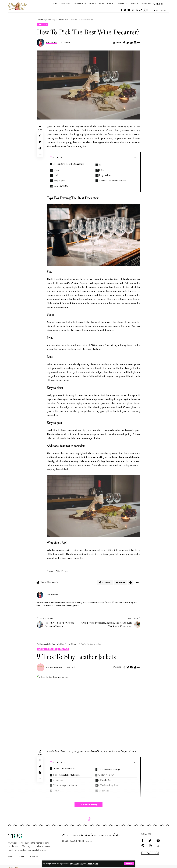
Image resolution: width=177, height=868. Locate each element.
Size (100, 164)
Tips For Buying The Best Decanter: (68, 163)
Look (56, 175)
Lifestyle (42, 24)
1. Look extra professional (63, 768)
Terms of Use (92, 863)
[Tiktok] (140, 10)
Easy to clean (105, 175)
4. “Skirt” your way (106, 774)
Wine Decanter (62, 571)
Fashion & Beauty (47, 649)
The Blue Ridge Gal (54, 667)
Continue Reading (88, 804)
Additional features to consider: (112, 180)
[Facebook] (121, 10)
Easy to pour (59, 180)
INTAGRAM (150, 853)
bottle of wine (71, 283)
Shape (56, 170)
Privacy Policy (76, 863)
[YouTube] (129, 10)
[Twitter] (125, 10)
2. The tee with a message (109, 769)
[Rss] (137, 10)
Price (101, 170)
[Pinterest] (133, 10)
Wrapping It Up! (61, 186)
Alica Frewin (51, 42)
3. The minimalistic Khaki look (66, 774)
